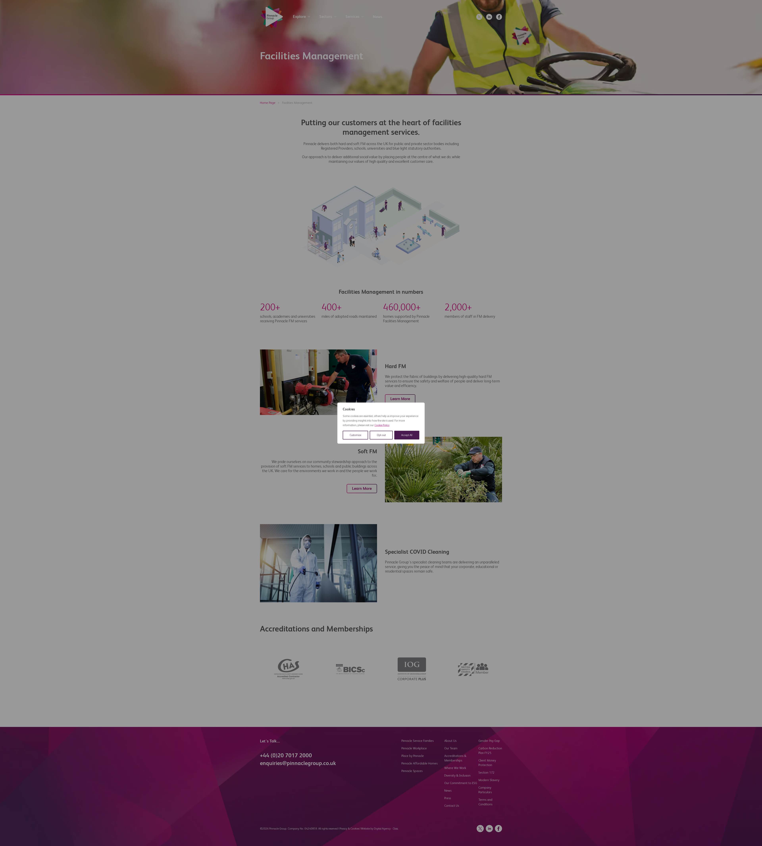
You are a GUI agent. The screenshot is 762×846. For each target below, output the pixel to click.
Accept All (406, 435)
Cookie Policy (382, 425)
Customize (355, 435)
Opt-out (381, 435)
